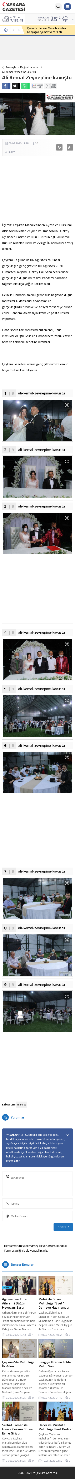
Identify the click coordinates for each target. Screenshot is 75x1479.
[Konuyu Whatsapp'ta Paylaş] (25, 86)
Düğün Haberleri (30, 67)
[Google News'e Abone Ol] (37, 86)
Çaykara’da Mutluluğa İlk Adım (18, 1364)
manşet (21, 1104)
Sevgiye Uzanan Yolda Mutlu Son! (55, 1364)
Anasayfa (11, 67)
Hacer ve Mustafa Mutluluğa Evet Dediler (56, 1427)
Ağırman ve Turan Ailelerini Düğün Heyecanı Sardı (15, 1303)
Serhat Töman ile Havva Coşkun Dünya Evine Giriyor (17, 1429)
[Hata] (51, 86)
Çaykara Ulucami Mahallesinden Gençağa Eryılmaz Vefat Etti (46, 30)
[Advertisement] (37, 48)
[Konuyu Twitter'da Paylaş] (16, 86)
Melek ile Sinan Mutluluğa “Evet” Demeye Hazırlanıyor (54, 1303)
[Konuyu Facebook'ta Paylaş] (6, 86)
